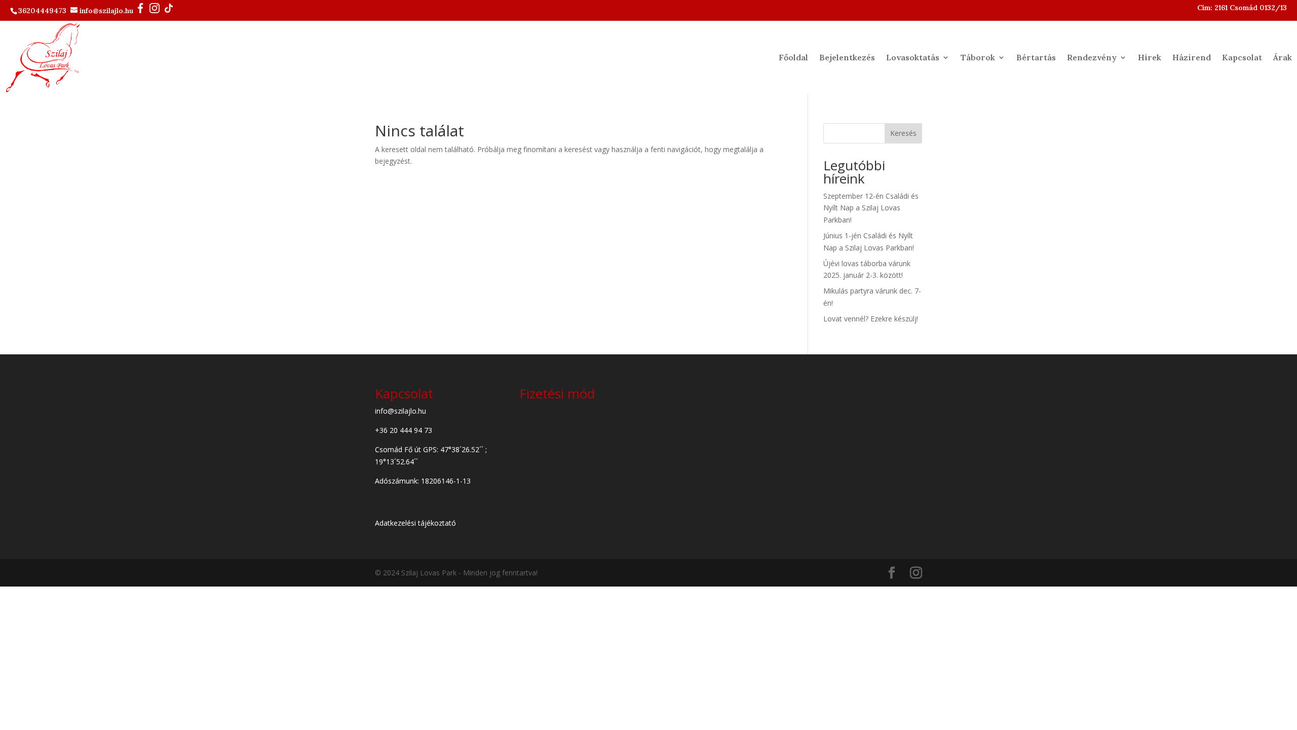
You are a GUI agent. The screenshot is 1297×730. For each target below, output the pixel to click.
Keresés (903, 133)
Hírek (1149, 57)
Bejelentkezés (847, 57)
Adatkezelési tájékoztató (415, 523)
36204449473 (43, 10)
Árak (1282, 57)
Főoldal (793, 57)
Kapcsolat (1242, 57)
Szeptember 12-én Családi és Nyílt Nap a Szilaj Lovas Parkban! (871, 208)
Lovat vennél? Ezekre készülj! (870, 318)
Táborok (978, 57)
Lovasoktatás (912, 57)
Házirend (1191, 57)
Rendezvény (1092, 57)
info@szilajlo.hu (107, 10)
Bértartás (1036, 57)
